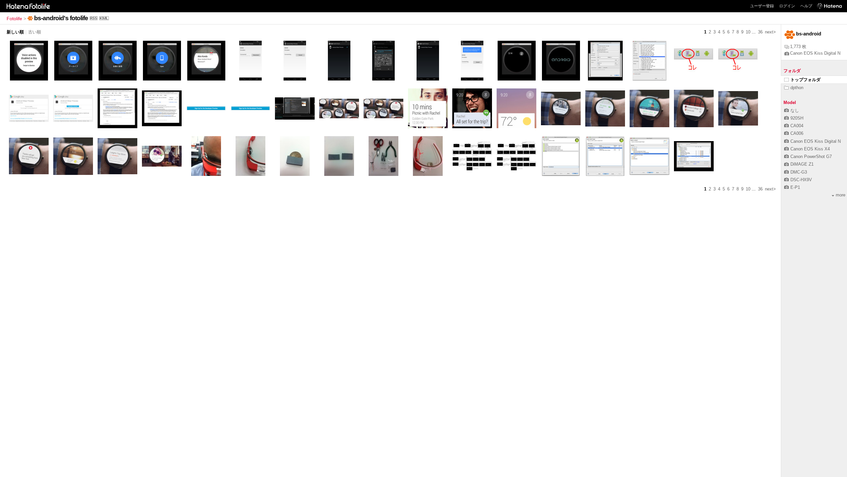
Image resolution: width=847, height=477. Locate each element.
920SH (796, 118)
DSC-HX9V (801, 179)
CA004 (796, 125)
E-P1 (795, 187)
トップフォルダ (805, 79)
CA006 (796, 133)
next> (770, 31)
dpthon (796, 87)
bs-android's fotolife (61, 18)
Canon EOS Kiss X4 (810, 148)
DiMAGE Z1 (802, 164)
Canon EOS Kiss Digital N (815, 53)
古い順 (34, 31)
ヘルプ (806, 6)
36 (760, 31)
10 (748, 31)
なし (794, 110)
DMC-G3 (798, 172)
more (840, 194)
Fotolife (14, 18)
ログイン (787, 6)
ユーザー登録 (762, 6)
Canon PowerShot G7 (811, 156)
